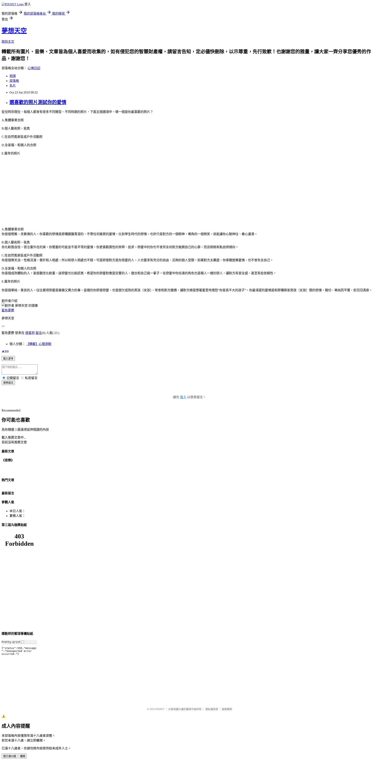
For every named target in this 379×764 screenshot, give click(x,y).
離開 (22, 756)
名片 (12, 85)
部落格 (14, 80)
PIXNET (160, 709)
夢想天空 (14, 30)
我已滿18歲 (9, 756)
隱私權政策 (211, 709)
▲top (5, 351)
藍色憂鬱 (8, 310)
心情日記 (34, 68)
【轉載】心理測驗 (38, 344)
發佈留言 (8, 382)
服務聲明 (227, 709)
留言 (39, 333)
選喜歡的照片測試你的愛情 (37, 102)
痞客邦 (30, 333)
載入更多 (8, 358)
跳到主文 (8, 41)
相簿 (12, 76)
